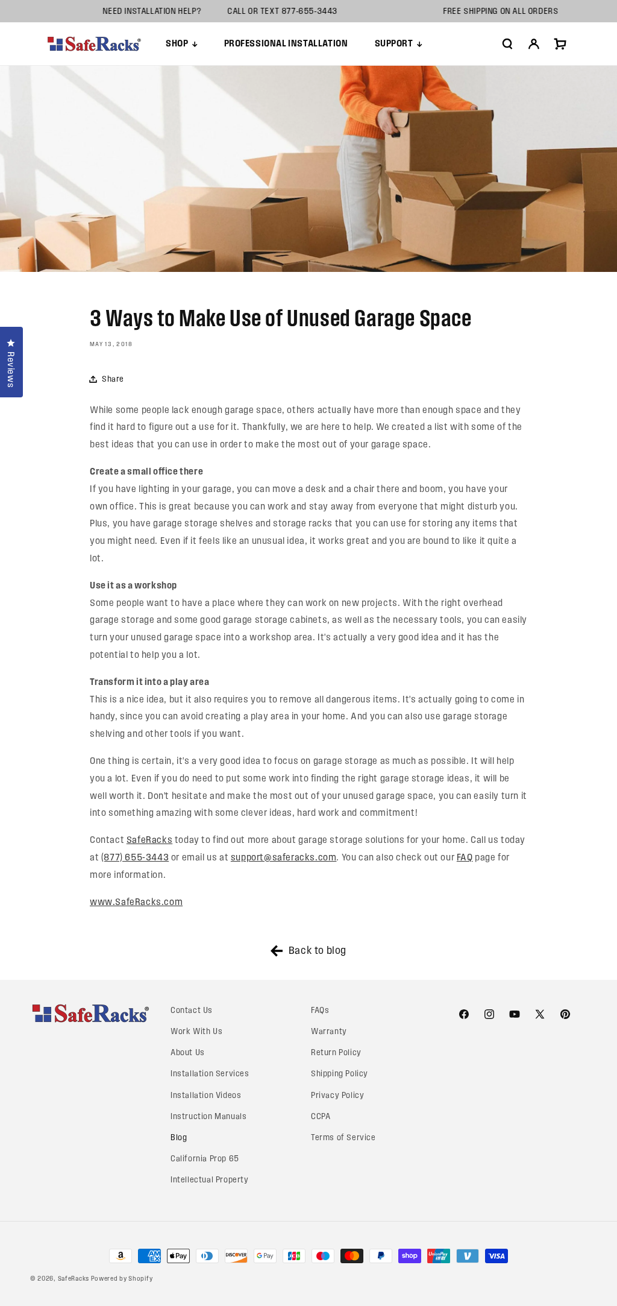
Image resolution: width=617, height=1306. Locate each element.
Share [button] (113, 378)
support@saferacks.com (284, 857)
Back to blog (317, 950)
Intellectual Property (210, 1179)
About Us (188, 1052)
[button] (181, 43)
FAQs (320, 1010)
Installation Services (210, 1073)
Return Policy (336, 1052)
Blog (179, 1137)
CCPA (320, 1116)
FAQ (465, 857)
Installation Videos (206, 1095)
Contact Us (192, 1010)
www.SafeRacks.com (136, 902)
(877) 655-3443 (135, 857)
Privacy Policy (337, 1095)
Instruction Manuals (208, 1116)
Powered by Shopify (122, 1278)
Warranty (329, 1031)
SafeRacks (149, 839)
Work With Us (196, 1031)
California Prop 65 (205, 1158)
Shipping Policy (339, 1073)
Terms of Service (343, 1137)
